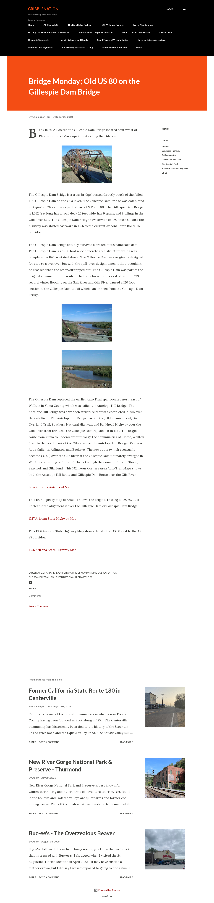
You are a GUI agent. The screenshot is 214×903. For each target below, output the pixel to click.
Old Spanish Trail (170, 164)
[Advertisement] (82, 639)
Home (31, 25)
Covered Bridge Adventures (152, 40)
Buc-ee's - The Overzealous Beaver (72, 833)
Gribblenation (43, 8)
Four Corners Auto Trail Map (50, 487)
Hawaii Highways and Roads (73, 40)
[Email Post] (30, 583)
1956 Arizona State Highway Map (52, 550)
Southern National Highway (175, 168)
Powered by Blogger (109, 890)
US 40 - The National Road (136, 32)
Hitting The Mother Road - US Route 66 (48, 32)
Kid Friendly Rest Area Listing (77, 47)
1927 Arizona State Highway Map (52, 518)
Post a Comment (39, 606)
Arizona (165, 146)
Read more (126, 742)
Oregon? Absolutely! (39, 40)
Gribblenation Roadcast (114, 47)
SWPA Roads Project (113, 25)
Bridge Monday (169, 155)
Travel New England (143, 25)
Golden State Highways (40, 47)
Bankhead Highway (171, 150)
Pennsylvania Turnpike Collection (95, 32)
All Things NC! (51, 25)
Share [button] (165, 129)
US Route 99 (165, 32)
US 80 (164, 172)
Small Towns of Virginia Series (112, 40)
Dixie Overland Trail (171, 159)
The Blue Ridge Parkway (80, 25)
